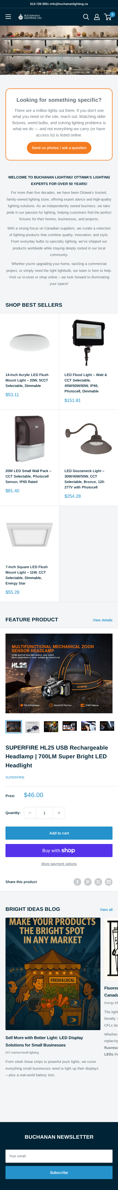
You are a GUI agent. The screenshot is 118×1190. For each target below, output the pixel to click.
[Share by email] (109, 882)
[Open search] (86, 17)
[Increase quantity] (59, 813)
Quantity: (13, 813)
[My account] (97, 17)
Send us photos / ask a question (59, 148)
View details (103, 620)
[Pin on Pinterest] (88, 882)
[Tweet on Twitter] (98, 882)
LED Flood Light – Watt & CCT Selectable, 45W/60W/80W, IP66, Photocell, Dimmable (85, 383)
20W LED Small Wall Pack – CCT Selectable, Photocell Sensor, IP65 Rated (28, 476)
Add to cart (59, 833)
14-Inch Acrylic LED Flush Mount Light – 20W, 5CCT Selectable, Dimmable (27, 380)
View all (106, 910)
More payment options (59, 864)
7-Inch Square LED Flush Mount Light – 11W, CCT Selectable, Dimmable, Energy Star (26, 575)
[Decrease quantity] (30, 813)
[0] (108, 17)
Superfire (14, 777)
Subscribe (59, 1172)
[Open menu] (8, 16)
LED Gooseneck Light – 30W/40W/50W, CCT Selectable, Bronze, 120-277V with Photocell (84, 479)
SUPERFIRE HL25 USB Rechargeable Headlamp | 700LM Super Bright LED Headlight (56, 756)
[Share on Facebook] (77, 882)
